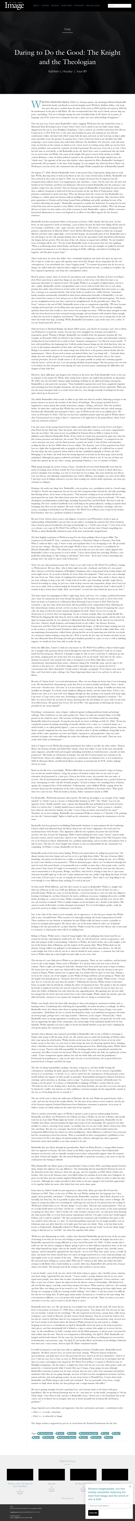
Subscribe (93, 1513)
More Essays (67, 1498)
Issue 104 (51, 1491)
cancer (72, 1434)
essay (106, 1434)
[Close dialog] (130, 1486)
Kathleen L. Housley (67, 1438)
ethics (117, 1434)
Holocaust (49, 1438)
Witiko (109, 1438)
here (40, 1412)
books (61, 1434)
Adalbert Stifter (46, 1434)
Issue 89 (82, 71)
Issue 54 (20, 1493)
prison (84, 1438)
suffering (96, 1438)
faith (36, 1438)
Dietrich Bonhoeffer (89, 1434)
